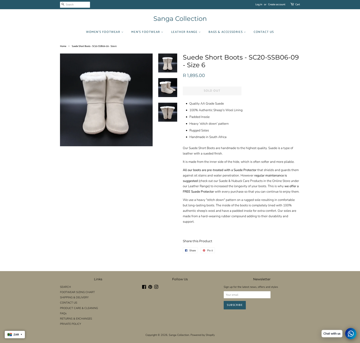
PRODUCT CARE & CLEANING (79, 308)
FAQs (63, 313)
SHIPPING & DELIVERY (74, 297)
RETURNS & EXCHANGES (76, 318)
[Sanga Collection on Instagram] (156, 287)
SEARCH (65, 287)
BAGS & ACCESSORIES (226, 32)
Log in (258, 4)
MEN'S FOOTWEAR (146, 32)
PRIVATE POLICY (70, 324)
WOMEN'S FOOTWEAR (103, 32)
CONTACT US (264, 32)
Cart (297, 4)
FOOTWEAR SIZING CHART (77, 292)
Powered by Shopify (202, 335)
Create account (276, 4)
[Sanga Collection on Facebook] (144, 287)
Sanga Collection (180, 19)
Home (63, 46)
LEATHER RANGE (185, 32)
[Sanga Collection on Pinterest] (150, 287)
